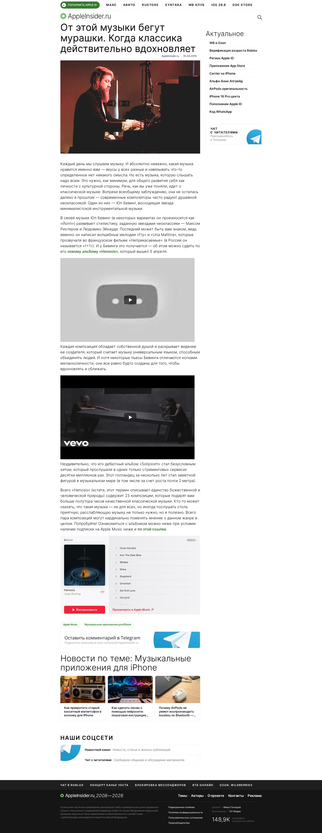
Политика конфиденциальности (185, 812)
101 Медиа (235, 811)
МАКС (111, 5)
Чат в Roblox (72, 785)
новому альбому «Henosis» (92, 251)
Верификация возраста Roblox (233, 50)
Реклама (255, 796)
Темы (182, 796)
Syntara (173, 5)
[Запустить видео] (130, 299)
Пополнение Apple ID (225, 104)
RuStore (150, 5)
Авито (129, 5)
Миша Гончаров (232, 807)
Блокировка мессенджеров (160, 785)
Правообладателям (179, 822)
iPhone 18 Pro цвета (224, 96)
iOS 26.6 (218, 5)
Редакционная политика (181, 807)
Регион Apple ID (221, 58)
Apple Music (70, 624)
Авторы (197, 796)
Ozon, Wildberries (236, 785)
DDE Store (243, 5)
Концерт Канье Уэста (109, 785)
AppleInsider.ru (170, 55)
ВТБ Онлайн (202, 785)
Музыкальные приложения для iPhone (108, 624)
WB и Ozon (217, 43)
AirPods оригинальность (228, 89)
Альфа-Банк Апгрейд (226, 81)
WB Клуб (197, 5)
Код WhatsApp (220, 112)
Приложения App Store (227, 66)
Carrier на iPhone (222, 73)
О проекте (216, 796)
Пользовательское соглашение (185, 817)
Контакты (236, 796)
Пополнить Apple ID (80, 5)
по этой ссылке (152, 529)
